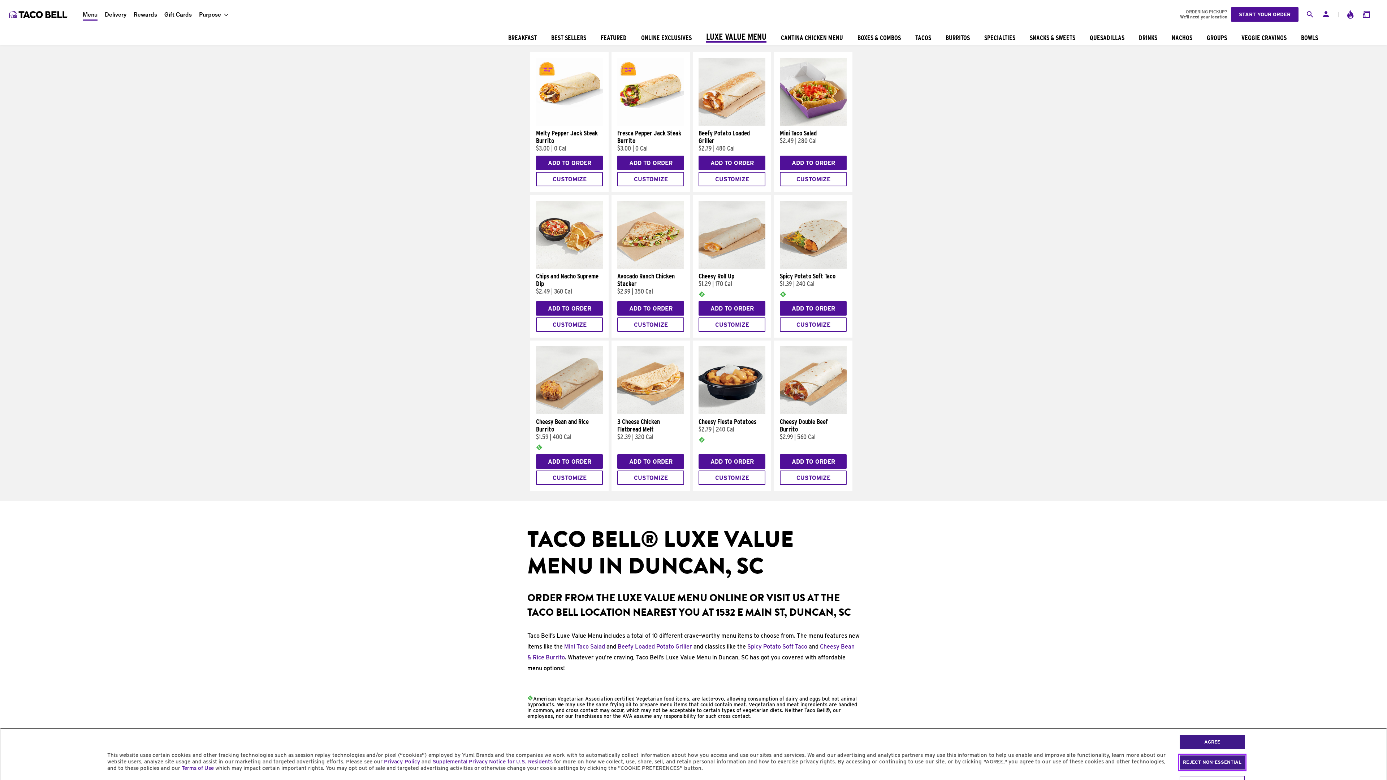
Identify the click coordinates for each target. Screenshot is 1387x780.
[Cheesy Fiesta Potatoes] (732, 412)
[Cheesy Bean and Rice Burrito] (569, 412)
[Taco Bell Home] (39, 14)
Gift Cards (178, 14)
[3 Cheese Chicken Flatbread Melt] (650, 412)
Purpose (210, 14)
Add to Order (569, 163)
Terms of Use (198, 768)
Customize (570, 179)
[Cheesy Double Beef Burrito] (813, 412)
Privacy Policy (402, 761)
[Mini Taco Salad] (813, 124)
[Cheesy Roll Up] (732, 267)
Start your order (1265, 14)
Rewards (145, 14)
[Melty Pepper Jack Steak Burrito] (569, 124)
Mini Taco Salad (584, 646)
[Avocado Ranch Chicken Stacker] (650, 267)
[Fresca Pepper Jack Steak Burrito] (650, 124)
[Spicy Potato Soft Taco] (813, 267)
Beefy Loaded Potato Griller (655, 646)
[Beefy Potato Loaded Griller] (732, 124)
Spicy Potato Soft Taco (777, 646)
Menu (90, 14)
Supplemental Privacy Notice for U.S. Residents (493, 761)
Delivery (115, 14)
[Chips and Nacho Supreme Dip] (569, 267)
